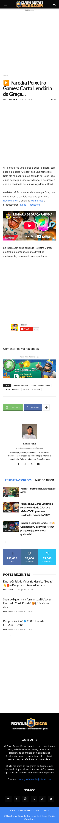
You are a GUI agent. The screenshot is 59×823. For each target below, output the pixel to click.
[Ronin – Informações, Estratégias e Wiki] (11, 492)
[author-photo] (29, 439)
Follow (29, 550)
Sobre (12, 810)
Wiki (5, 496)
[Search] (54, 4)
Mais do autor (44, 480)
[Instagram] (26, 464)
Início (5, 75)
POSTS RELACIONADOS (18, 480)
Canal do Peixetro (20, 386)
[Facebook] (19, 464)
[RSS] (34, 799)
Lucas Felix (12, 99)
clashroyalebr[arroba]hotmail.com (34, 779)
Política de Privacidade (28, 810)
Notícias (7, 511)
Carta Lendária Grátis (40, 386)
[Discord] (8, 799)
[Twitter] (32, 464)
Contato (45, 810)
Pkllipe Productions (29, 204)
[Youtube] (39, 464)
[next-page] (10, 542)
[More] (46, 407)
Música (26, 389)
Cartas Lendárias (12, 389)
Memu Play (37, 200)
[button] (5, 4)
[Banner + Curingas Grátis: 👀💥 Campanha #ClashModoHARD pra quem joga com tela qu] (11, 526)
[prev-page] (5, 542)
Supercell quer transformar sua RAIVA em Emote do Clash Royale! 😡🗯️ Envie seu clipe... (27, 603)
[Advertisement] (29, 41)
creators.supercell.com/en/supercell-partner (32, 772)
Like (12, 550)
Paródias (36, 389)
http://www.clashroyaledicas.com (29, 448)
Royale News (10, 200)
